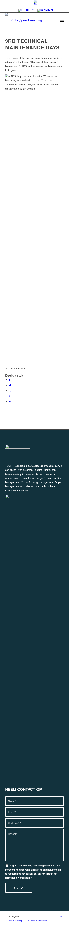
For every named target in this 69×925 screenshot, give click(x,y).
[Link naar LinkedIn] (61, 916)
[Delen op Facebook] (9, 380)
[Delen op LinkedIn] (10, 396)
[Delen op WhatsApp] (10, 390)
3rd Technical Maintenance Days (32, 44)
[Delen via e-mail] (10, 401)
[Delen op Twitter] (10, 385)
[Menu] (62, 20)
